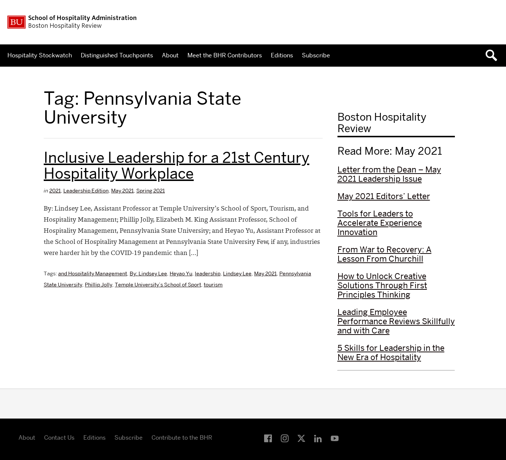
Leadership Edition (86, 190)
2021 (55, 190)
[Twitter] (301, 439)
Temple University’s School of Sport (158, 284)
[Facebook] (268, 439)
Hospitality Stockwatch (39, 55)
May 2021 (122, 190)
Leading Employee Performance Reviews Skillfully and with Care (396, 321)
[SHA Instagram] (285, 439)
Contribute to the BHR (182, 437)
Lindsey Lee (237, 273)
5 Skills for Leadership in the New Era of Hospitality (391, 352)
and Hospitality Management (92, 273)
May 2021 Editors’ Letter (383, 196)
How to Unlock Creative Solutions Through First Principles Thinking (382, 285)
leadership (207, 273)
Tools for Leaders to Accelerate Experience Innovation (379, 222)
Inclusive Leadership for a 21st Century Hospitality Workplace (176, 165)
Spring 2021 (150, 190)
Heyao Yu (181, 273)
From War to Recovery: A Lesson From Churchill (384, 254)
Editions (282, 55)
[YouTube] (335, 439)
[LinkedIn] (318, 439)
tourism (213, 284)
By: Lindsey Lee (148, 273)
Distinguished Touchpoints (117, 55)
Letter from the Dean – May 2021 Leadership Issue (389, 174)
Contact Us (59, 437)
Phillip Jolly (98, 284)
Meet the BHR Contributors (224, 55)
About (170, 55)
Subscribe (316, 55)
